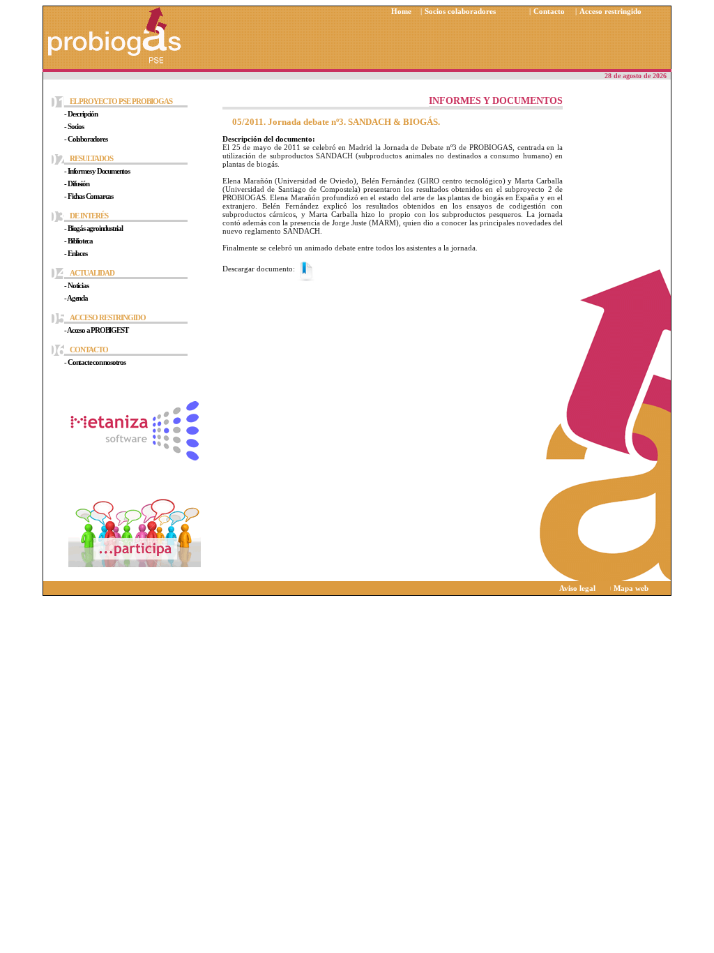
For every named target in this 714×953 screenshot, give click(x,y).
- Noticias (76, 285)
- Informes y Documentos (96, 171)
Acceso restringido (610, 11)
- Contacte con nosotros (94, 362)
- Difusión (76, 183)
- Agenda (75, 298)
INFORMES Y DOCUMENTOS (496, 101)
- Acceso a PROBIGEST (96, 330)
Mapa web (631, 588)
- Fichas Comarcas (88, 196)
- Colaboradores (85, 139)
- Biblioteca (78, 241)
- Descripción (80, 114)
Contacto (549, 11)
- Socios (73, 126)
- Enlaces (75, 253)
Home (401, 11)
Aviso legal (577, 588)
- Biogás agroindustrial (93, 228)
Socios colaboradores (460, 11)
